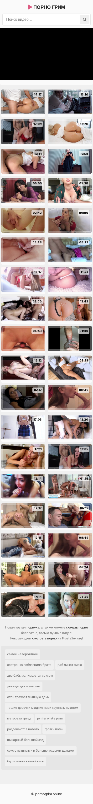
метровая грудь (19, 718)
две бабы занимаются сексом (30, 675)
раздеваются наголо (23, 729)
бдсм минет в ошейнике (25, 761)
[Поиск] (84, 19)
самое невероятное (22, 654)
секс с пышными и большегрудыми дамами (40, 750)
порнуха (32, 627)
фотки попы (54, 729)
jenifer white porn (50, 718)
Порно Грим (48, 7)
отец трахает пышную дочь (28, 697)
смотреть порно (44, 638)
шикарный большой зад (25, 740)
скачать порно (77, 627)
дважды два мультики (23, 686)
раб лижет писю (69, 665)
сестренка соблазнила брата (29, 665)
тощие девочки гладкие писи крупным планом (42, 707)
